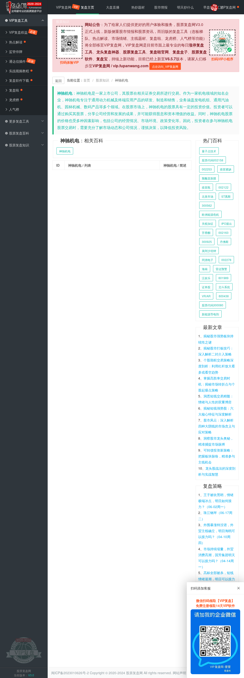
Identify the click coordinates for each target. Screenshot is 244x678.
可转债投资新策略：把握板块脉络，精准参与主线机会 (216, 456)
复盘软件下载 (18, 80)
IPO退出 (226, 223)
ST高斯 (226, 196)
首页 (86, 80)
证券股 (206, 287)
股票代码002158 (212, 160)
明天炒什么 (185, 7)
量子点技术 (209, 151)
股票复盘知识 (18, 145)
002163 (224, 233)
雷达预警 (221, 269)
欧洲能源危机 (210, 214)
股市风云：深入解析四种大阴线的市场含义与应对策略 (216, 426)
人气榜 (13, 109)
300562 (207, 205)
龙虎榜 (13, 99)
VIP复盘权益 (22, 32)
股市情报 (161, 7)
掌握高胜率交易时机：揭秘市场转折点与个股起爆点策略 (216, 384)
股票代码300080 (212, 305)
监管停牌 (15, 51)
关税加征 (207, 223)
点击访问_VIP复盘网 (165, 66)
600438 (224, 296)
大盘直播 (112, 7)
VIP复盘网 (66, 7)
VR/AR (206, 296)
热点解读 (15, 42)
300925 (207, 242)
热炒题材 (138, 7)
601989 (224, 278)
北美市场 (207, 196)
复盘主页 (87, 7)
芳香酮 (206, 233)
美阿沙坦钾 (209, 251)
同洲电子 (207, 260)
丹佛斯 (224, 242)
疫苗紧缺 (225, 169)
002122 (224, 187)
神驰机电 (65, 151)
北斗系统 (224, 287)
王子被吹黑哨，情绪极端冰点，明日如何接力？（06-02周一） (216, 500)
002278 (226, 260)
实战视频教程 (18, 70)
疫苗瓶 (206, 187)
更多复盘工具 (18, 121)
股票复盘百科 (18, 133)
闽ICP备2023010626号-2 (70, 672)
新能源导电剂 (210, 314)
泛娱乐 (206, 278)
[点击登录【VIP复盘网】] (24, 649)
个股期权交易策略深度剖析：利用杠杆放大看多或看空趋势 (216, 366)
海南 (205, 269)
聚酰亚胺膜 (209, 178)
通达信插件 (21, 61)
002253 (207, 169)
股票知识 (102, 80)
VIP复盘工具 (18, 20)
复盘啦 (13, 90)
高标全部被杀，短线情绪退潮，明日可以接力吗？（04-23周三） (216, 578)
